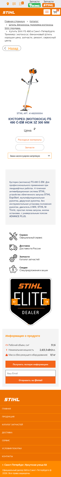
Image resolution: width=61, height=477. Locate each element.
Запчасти (34, 1)
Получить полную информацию (30, 364)
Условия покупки (12, 448)
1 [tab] (28, 324)
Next (46, 302)
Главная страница (15, 21)
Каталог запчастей (12, 424)
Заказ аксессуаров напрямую (25, 155)
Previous (14, 302)
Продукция (8, 416)
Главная (6, 408)
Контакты (14, 3)
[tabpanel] (30, 302)
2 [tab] (32, 324)
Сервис (6, 440)
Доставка (7, 3)
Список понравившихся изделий (20, 3)
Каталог (34, 21)
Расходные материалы (30, 139)
